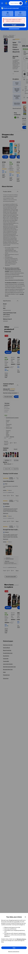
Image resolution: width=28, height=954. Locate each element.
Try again (14, 25)
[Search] (20, 3)
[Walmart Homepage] (6, 3)
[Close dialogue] (25, 917)
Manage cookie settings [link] (13, 951)
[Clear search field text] (18, 3)
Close (14, 947)
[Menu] (2, 3)
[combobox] (16, 3)
